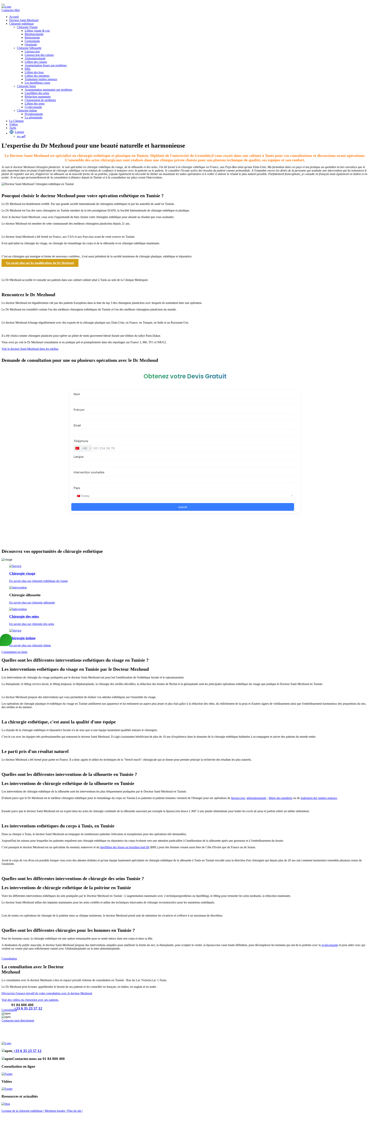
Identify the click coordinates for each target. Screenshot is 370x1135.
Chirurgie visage (22, 573)
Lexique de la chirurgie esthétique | (23, 1110)
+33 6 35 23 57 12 (28, 1008)
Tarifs (12, 127)
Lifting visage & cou (37, 30)
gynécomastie (329, 945)
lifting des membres (280, 798)
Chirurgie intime (22, 638)
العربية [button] (21, 136)
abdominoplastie (256, 798)
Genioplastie (32, 41)
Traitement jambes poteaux (41, 79)
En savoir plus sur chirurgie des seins (31, 624)
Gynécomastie (33, 107)
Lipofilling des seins (37, 93)
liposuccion (238, 798)
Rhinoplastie (32, 37)
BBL (28, 68)
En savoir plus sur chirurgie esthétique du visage (38, 581)
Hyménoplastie (34, 114)
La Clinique (16, 121)
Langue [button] (19, 132)
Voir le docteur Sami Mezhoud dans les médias (30, 348)
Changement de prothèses (40, 100)
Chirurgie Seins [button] (26, 86)
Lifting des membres (37, 75)
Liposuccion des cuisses (39, 55)
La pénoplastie (33, 117)
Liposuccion (32, 51)
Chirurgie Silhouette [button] (29, 48)
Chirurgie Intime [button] (27, 110)
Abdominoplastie (35, 58)
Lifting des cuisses (36, 61)
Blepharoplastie (34, 34)
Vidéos (13, 124)
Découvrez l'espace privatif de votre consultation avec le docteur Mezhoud (47, 993)
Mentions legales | (56, 1110)
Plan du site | (75, 1110)
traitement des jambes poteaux (319, 798)
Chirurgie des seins (24, 616)
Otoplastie (31, 44)
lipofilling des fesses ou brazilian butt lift (124, 847)
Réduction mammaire (38, 96)
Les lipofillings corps (37, 82)
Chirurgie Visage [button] (27, 27)
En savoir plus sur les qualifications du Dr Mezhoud (40, 263)
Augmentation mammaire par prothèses (48, 89)
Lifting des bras (34, 72)
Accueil (14, 16)
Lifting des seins (35, 103)
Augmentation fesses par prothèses (46, 65)
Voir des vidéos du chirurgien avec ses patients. (30, 999)
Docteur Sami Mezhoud (23, 20)
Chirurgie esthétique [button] (21, 23)
